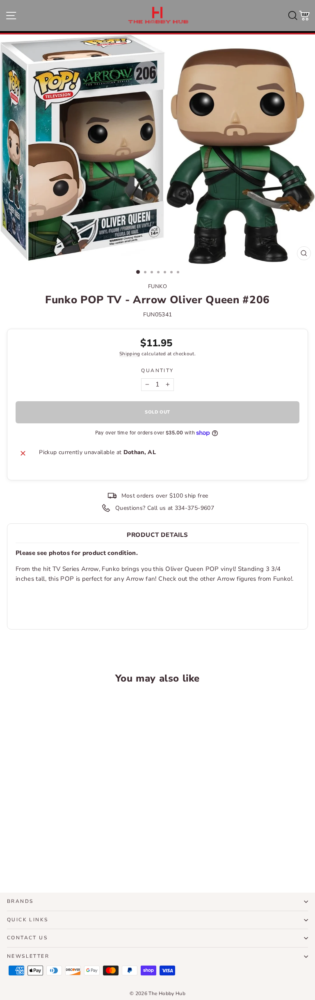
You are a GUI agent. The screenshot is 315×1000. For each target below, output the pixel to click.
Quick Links (27, 919)
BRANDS (20, 901)
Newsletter (28, 956)
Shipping (129, 353)
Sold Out (65, 855)
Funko (157, 286)
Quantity (157, 370)
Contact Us (27, 937)
